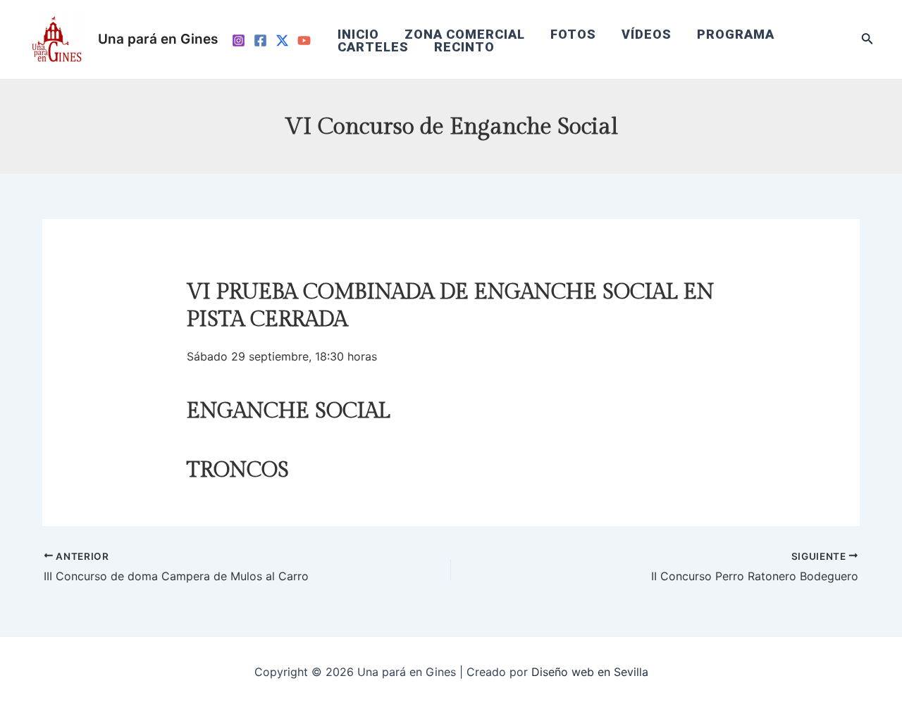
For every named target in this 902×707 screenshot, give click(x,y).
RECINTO (464, 47)
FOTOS (573, 34)
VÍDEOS (647, 34)
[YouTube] (304, 40)
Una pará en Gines (158, 39)
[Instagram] (238, 40)
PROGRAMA (735, 34)
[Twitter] (282, 40)
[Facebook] (260, 40)
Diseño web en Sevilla (589, 672)
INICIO (358, 34)
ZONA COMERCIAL (464, 34)
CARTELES (373, 47)
